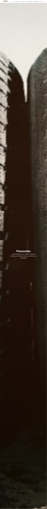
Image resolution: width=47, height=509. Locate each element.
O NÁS (13, 1)
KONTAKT (42, 1)
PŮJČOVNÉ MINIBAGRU (29, 1)
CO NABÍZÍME (17, 1)
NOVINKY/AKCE (22, 1)
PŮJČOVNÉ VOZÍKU (37, 1)
